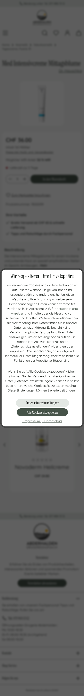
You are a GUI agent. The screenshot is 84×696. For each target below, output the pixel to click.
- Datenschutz (52, 421)
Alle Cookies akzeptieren (42, 412)
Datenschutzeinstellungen (42, 402)
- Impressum (31, 421)
